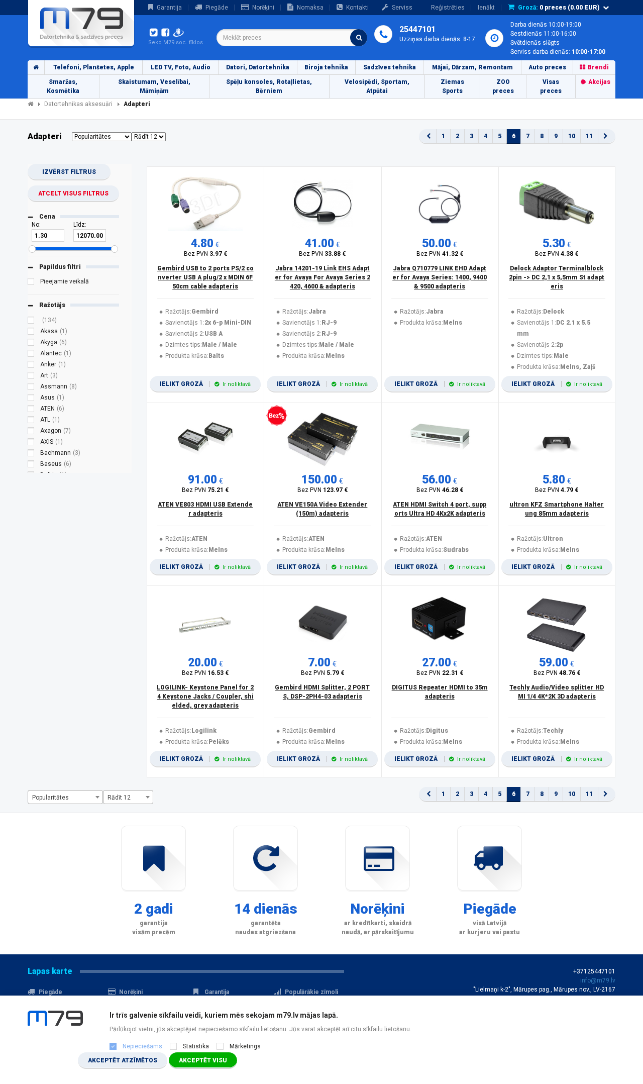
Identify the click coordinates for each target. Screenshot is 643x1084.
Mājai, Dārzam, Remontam (472, 67)
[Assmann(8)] (31, 388)
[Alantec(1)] (31, 355)
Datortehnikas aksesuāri (78, 104)
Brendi (598, 67)
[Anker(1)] (31, 366)
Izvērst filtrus (69, 171)
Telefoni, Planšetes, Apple (93, 67)
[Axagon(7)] (31, 432)
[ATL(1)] (31, 421)
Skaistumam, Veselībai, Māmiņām (154, 86)
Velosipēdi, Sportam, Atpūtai (377, 86)
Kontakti (357, 7)
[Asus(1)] (31, 399)
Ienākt (486, 7)
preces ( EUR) (559, 7)
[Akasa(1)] (31, 333)
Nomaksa (310, 7)
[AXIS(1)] (31, 443)
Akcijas (599, 81)
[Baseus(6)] (31, 465)
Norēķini (263, 7)
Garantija (169, 7)
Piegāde (216, 7)
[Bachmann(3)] (31, 454)
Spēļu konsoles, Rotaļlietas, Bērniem (269, 86)
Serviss (402, 7)
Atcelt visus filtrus (73, 193)
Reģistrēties (448, 7)
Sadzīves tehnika (389, 67)
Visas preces (551, 86)
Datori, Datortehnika (257, 67)
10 (571, 136)
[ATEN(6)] (31, 410)
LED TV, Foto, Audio (180, 67)
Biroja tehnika (326, 67)
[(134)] (31, 322)
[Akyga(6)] (31, 344)
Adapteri (137, 104)
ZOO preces (503, 86)
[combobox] (292, 37)
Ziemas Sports (452, 86)
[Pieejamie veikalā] (31, 283)
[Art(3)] (31, 377)
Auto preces (547, 67)
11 (589, 136)
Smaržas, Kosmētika (63, 86)
